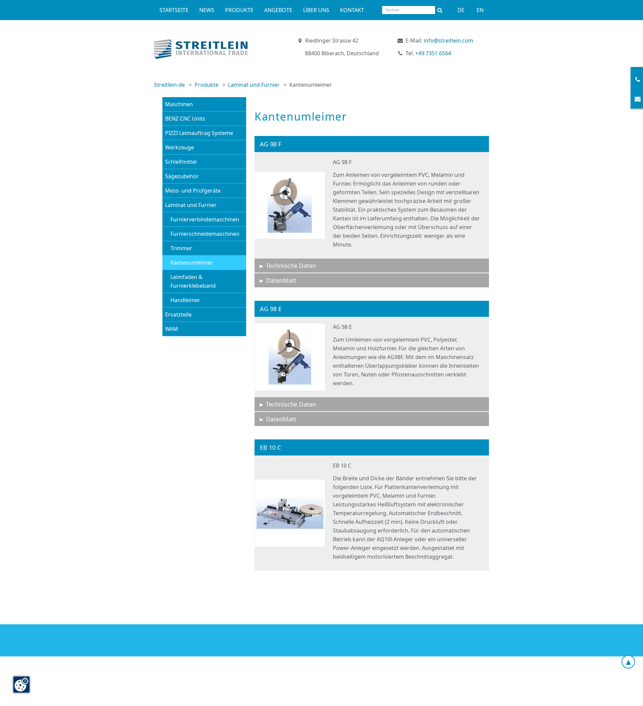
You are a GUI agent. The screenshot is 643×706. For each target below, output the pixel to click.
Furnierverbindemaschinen (204, 219)
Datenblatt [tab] (281, 280)
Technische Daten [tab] (291, 266)
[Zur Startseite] (201, 49)
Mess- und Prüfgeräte (193, 190)
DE (461, 10)
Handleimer (185, 300)
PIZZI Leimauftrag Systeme (199, 133)
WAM (171, 329)
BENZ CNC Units (185, 118)
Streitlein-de (169, 84)
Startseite (174, 10)
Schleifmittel (181, 161)
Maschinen (179, 104)
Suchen (440, 10)
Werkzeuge (179, 147)
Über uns (316, 10)
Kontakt (352, 10)
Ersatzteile (178, 314)
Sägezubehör (182, 176)
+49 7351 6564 (433, 53)
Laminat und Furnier (254, 84)
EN (480, 10)
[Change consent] (21, 685)
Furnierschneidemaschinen (204, 233)
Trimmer (181, 248)
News (206, 10)
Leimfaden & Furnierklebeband (193, 281)
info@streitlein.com (448, 40)
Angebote (278, 10)
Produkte (239, 10)
